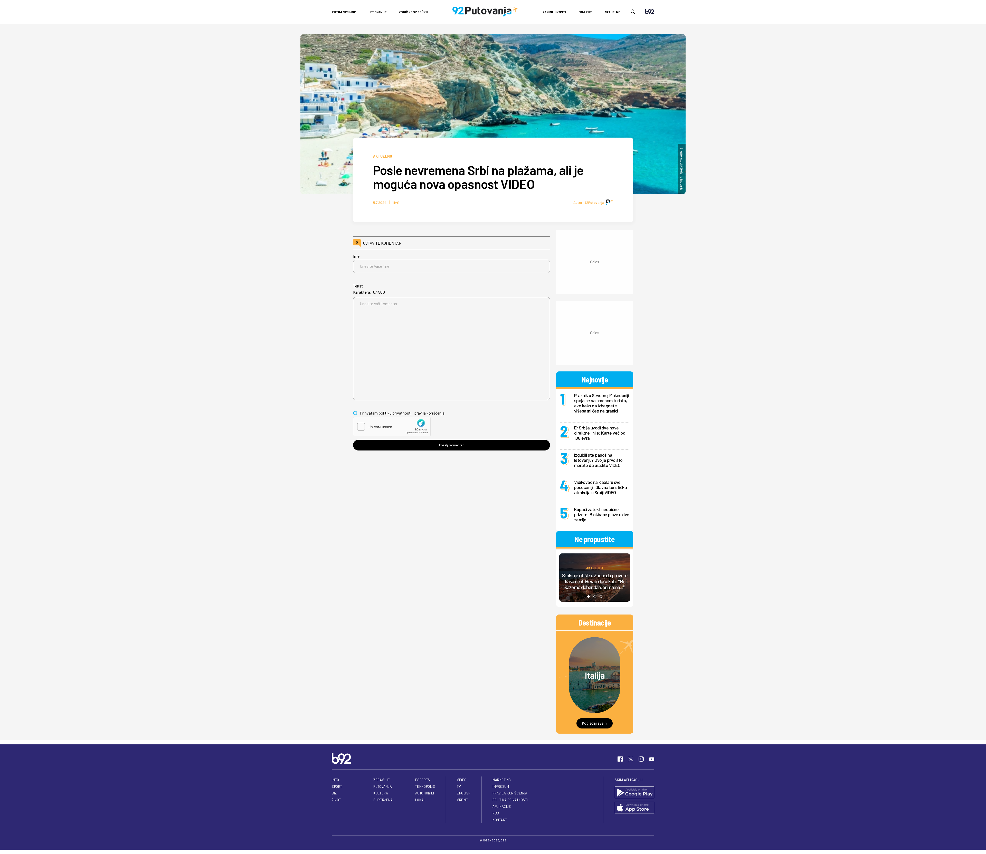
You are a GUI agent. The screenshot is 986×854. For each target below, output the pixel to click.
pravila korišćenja (429, 412)
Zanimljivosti (554, 12)
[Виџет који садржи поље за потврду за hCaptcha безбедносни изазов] (392, 426)
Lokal (420, 800)
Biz (334, 793)
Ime (356, 256)
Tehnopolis (425, 786)
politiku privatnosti (395, 412)
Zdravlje (381, 780)
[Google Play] (634, 792)
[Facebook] (620, 759)
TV (459, 786)
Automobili (424, 793)
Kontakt (499, 820)
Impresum (500, 786)
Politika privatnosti (510, 800)
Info (335, 780)
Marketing (501, 780)
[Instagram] (641, 759)
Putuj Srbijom (344, 12)
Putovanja (382, 786)
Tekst (358, 285)
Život (336, 800)
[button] (588, 596)
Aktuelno (612, 12)
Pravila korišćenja (509, 793)
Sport (337, 786)
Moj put (585, 12)
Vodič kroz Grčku (413, 12)
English (464, 793)
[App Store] (634, 808)
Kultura (380, 793)
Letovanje (377, 12)
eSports (422, 780)
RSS (495, 813)
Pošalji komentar (451, 445)
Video (462, 780)
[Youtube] (651, 759)
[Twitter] (630, 759)
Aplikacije (501, 806)
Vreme (462, 800)
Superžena (383, 800)
